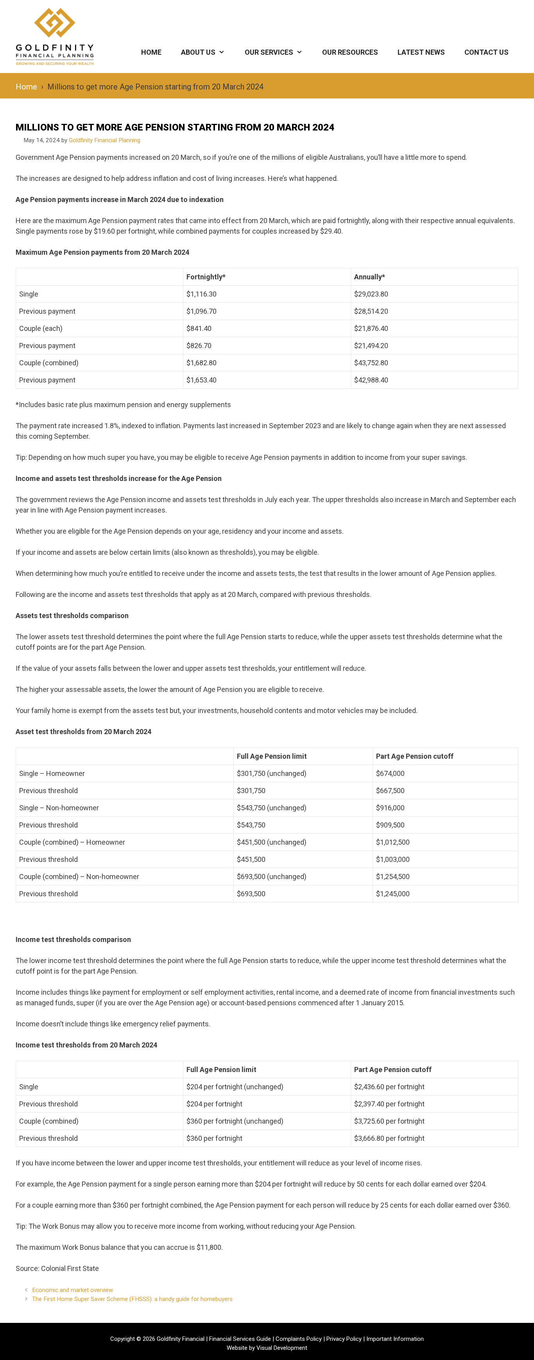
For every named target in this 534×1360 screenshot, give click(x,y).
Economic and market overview (72, 1290)
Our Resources (350, 52)
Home (151, 52)
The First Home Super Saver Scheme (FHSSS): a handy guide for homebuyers (132, 1299)
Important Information (395, 1338)
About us (198, 52)
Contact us (486, 52)
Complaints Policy (299, 1338)
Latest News (421, 52)
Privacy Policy (344, 1338)
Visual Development (281, 1347)
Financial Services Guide (240, 1338)
